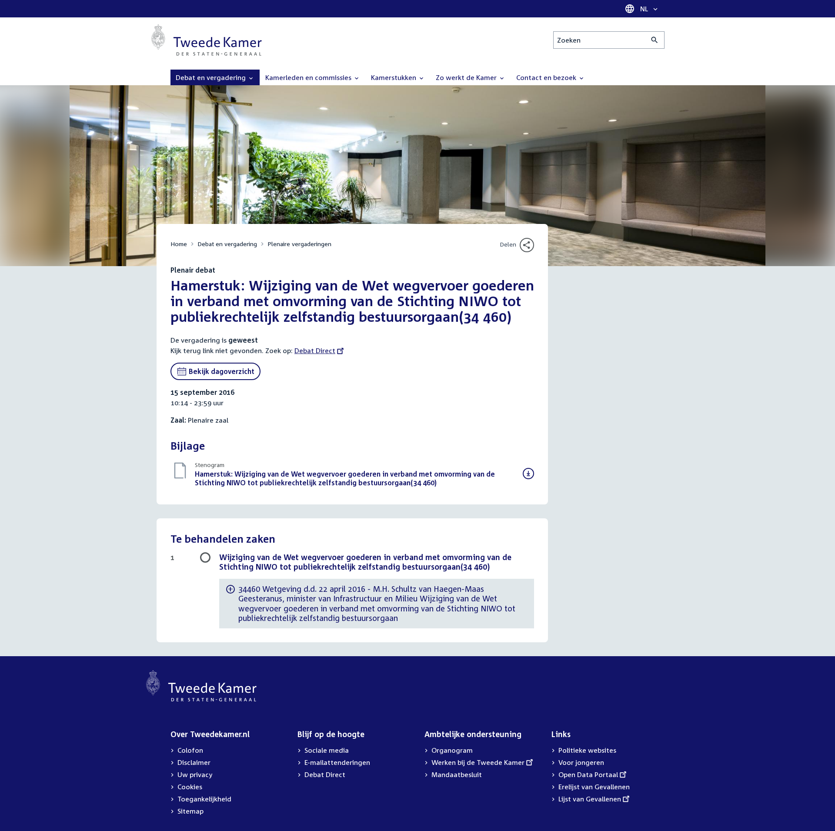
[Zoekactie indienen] (655, 40)
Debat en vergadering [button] (211, 77)
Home (178, 243)
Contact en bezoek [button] (547, 77)
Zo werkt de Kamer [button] (467, 77)
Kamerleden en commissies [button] (309, 77)
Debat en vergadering (227, 243)
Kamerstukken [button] (394, 77)
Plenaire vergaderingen (299, 243)
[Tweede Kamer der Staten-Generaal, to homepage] (206, 40)
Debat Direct (314, 350)
